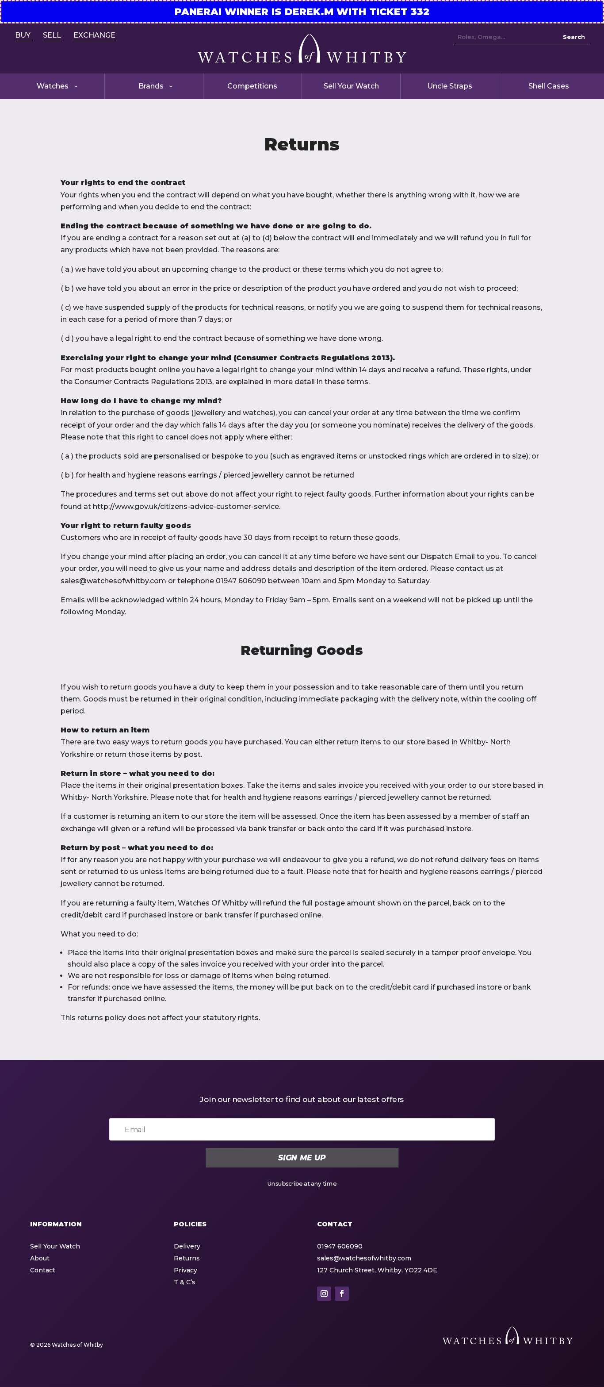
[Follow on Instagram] (324, 1294)
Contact (42, 1270)
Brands (151, 86)
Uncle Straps (449, 86)
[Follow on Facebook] (342, 1294)
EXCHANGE (94, 35)
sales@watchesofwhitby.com (364, 1258)
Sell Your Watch (351, 86)
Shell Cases (548, 86)
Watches (53, 86)
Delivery (187, 1246)
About (40, 1258)
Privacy (185, 1270)
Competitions (252, 86)
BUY (23, 35)
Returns (187, 1258)
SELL (52, 35)
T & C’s (184, 1282)
